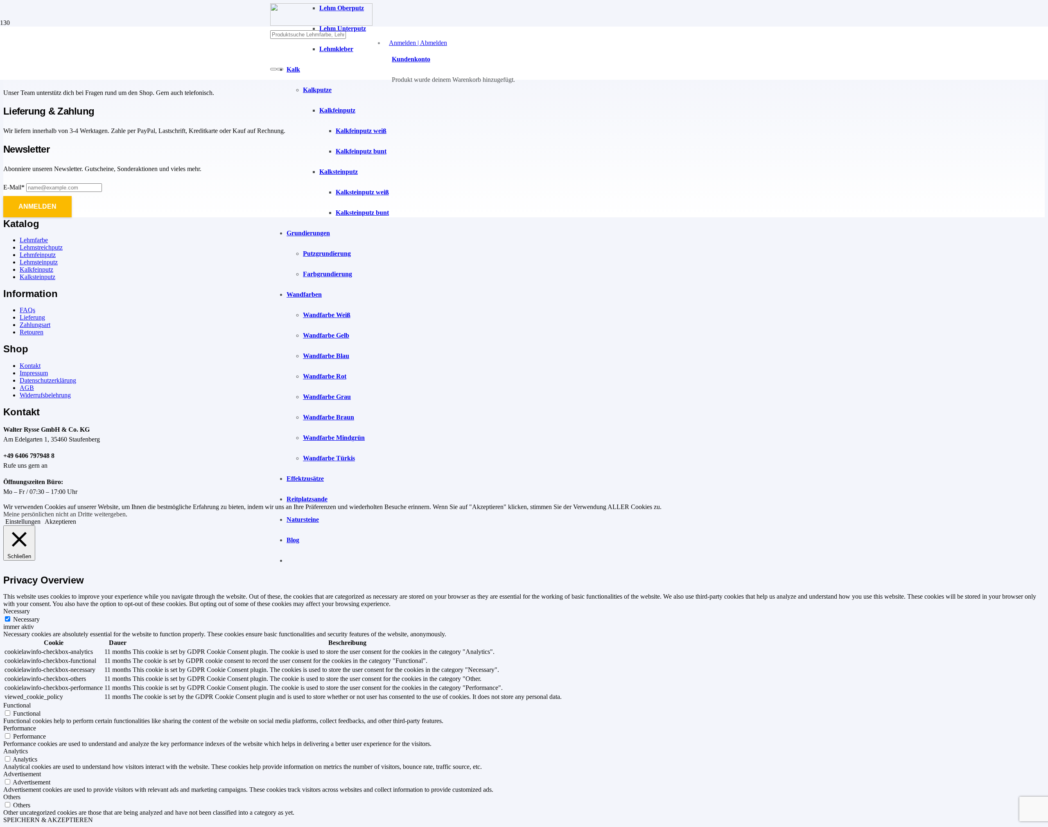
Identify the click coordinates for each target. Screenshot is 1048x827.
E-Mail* (14, 187)
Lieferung (32, 317)
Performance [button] (19, 728)
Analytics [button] (15, 751)
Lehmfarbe (34, 240)
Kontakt (30, 365)
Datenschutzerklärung (48, 380)
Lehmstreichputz (41, 247)
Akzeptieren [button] (60, 521)
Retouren (31, 332)
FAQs (27, 309)
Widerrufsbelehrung (45, 395)
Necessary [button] (16, 611)
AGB (27, 387)
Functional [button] (17, 705)
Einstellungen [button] (23, 521)
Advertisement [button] (22, 774)
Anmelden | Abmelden (418, 42)
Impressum (34, 373)
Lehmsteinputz (39, 262)
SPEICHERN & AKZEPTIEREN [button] (48, 819)
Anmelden (37, 206)
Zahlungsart (35, 324)
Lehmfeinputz (38, 254)
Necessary (26, 619)
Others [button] (11, 796)
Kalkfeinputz (36, 269)
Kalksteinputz (37, 276)
